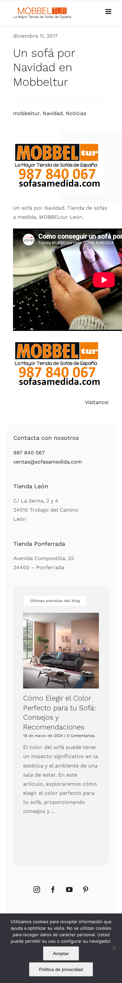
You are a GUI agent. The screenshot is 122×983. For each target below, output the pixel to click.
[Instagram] (37, 890)
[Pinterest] (85, 890)
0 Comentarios (80, 735)
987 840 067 (29, 453)
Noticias (76, 113)
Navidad (53, 113)
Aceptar (61, 953)
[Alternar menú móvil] (108, 11)
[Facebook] (53, 890)
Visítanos (96, 402)
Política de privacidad (61, 969)
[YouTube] (69, 890)
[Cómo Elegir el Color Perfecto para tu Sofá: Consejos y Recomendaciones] (61, 650)
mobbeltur (26, 113)
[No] (114, 948)
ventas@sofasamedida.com (47, 462)
